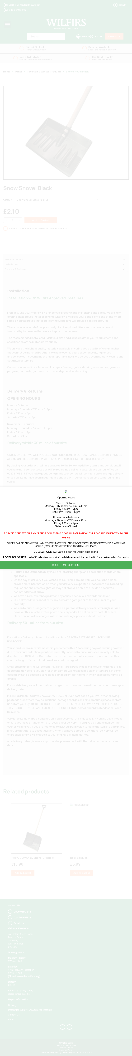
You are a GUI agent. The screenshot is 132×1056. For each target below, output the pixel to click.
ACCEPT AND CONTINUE (66, 565)
